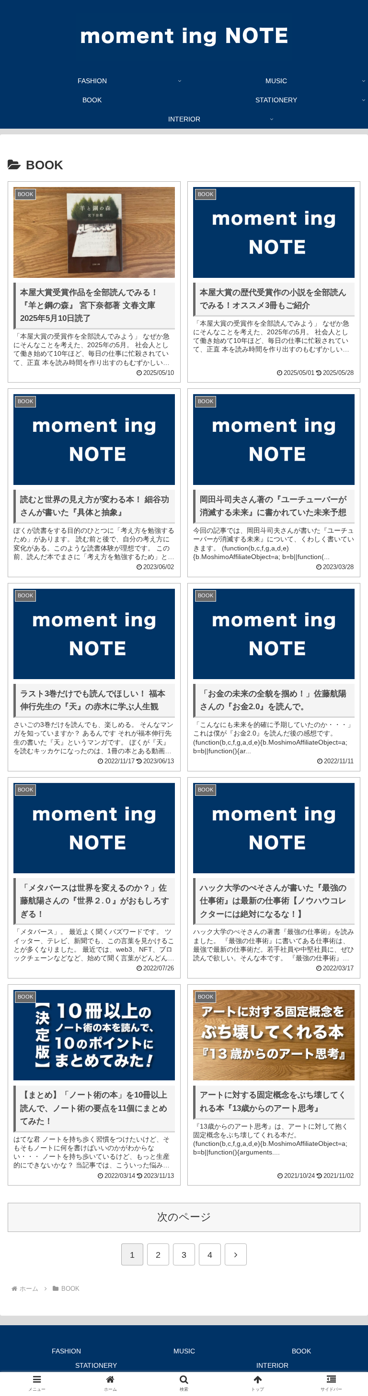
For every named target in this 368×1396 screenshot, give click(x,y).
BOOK (301, 1351)
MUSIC (184, 1351)
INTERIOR (272, 1365)
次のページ (184, 1217)
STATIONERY (96, 1365)
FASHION (66, 1351)
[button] (340, 1287)
